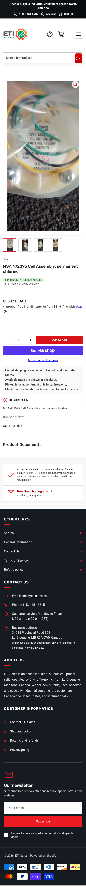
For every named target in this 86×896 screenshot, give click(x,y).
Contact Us (11, 551)
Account (51, 14)
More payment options (43, 360)
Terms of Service (16, 560)
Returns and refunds (24, 740)
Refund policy (13, 570)
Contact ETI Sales (22, 722)
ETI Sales (21, 855)
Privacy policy (20, 750)
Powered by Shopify (43, 855)
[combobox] (37, 58)
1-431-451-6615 (28, 14)
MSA (5, 259)
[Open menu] (78, 34)
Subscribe (43, 821)
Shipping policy (21, 731)
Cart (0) (68, 14)
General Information (18, 542)
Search (78, 59)
